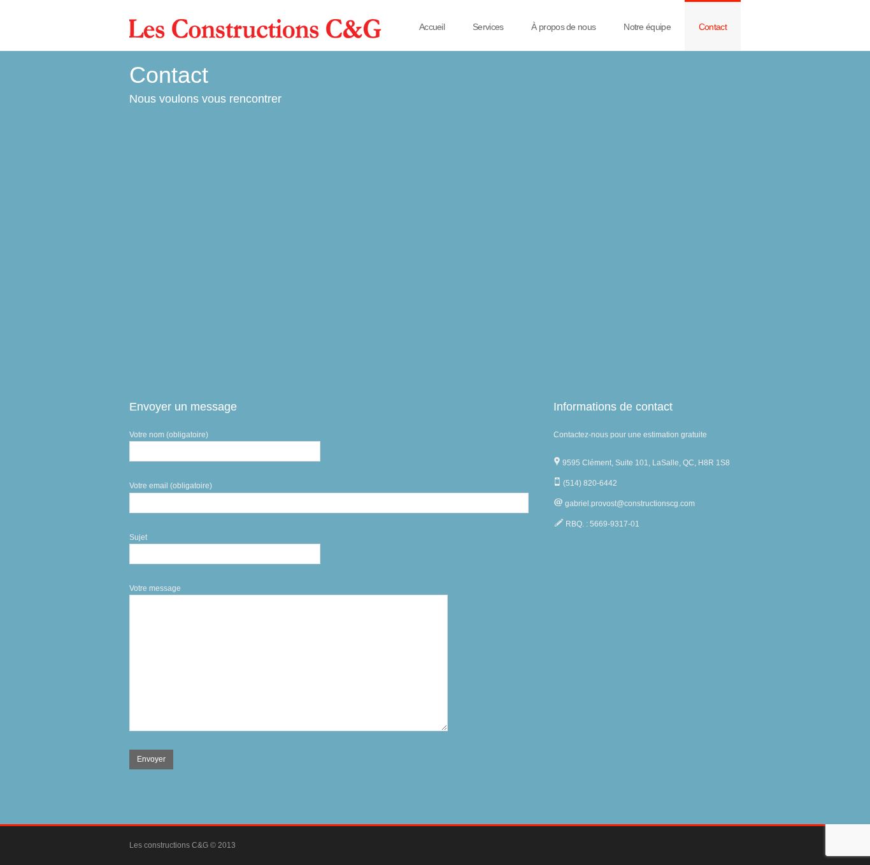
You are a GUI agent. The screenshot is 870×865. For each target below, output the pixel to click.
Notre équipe (647, 27)
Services (488, 27)
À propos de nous (563, 27)
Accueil (432, 27)
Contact (713, 27)
